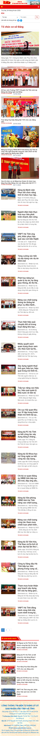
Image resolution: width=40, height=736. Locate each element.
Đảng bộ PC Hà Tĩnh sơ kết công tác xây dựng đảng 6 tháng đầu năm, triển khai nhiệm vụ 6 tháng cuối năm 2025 (28, 434)
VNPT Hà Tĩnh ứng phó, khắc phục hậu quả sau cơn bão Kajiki (28, 236)
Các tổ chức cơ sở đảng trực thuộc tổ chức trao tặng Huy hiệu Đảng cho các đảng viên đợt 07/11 (18, 182)
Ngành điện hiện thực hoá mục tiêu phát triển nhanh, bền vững (28, 214)
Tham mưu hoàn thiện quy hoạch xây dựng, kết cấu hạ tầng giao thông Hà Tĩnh (28, 588)
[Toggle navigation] (38, 7)
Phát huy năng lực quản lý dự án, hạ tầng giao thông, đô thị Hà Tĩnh (28, 280)
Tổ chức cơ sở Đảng (6, 93)
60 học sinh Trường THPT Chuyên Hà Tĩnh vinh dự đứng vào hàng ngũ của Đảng (19, 91)
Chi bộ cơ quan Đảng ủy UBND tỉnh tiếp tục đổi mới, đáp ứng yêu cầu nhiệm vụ (27, 478)
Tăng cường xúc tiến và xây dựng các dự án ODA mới (28, 258)
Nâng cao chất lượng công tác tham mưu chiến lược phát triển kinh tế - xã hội (27, 522)
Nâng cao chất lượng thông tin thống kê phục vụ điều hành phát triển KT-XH (27, 302)
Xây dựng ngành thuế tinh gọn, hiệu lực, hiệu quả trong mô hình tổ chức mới (28, 368)
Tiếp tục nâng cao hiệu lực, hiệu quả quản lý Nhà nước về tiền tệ (28, 390)
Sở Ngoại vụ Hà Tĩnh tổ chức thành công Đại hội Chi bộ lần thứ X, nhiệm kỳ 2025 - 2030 (27, 645)
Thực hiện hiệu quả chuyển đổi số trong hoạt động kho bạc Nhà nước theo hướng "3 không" (28, 324)
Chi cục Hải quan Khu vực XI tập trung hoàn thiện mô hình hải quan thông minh (28, 412)
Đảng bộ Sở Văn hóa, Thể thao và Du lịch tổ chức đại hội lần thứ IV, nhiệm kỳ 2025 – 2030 (28, 544)
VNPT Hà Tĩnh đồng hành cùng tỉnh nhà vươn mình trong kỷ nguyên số (27, 610)
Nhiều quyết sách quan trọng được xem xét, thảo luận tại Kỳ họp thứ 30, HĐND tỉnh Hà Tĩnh (28, 346)
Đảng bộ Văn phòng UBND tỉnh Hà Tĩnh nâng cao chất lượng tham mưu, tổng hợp (27, 500)
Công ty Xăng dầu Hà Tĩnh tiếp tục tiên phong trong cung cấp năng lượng (28, 566)
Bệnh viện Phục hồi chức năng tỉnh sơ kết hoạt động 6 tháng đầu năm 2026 (18, 51)
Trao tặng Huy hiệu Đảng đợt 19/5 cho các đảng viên (18, 121)
